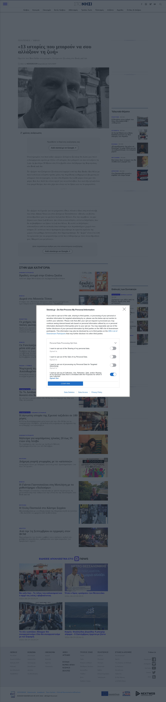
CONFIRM (65, 384)
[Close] (125, 310)
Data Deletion (69, 392)
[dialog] (83, 351)
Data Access (83, 392)
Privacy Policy (97, 392)
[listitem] (83, 343)
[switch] (113, 348)
